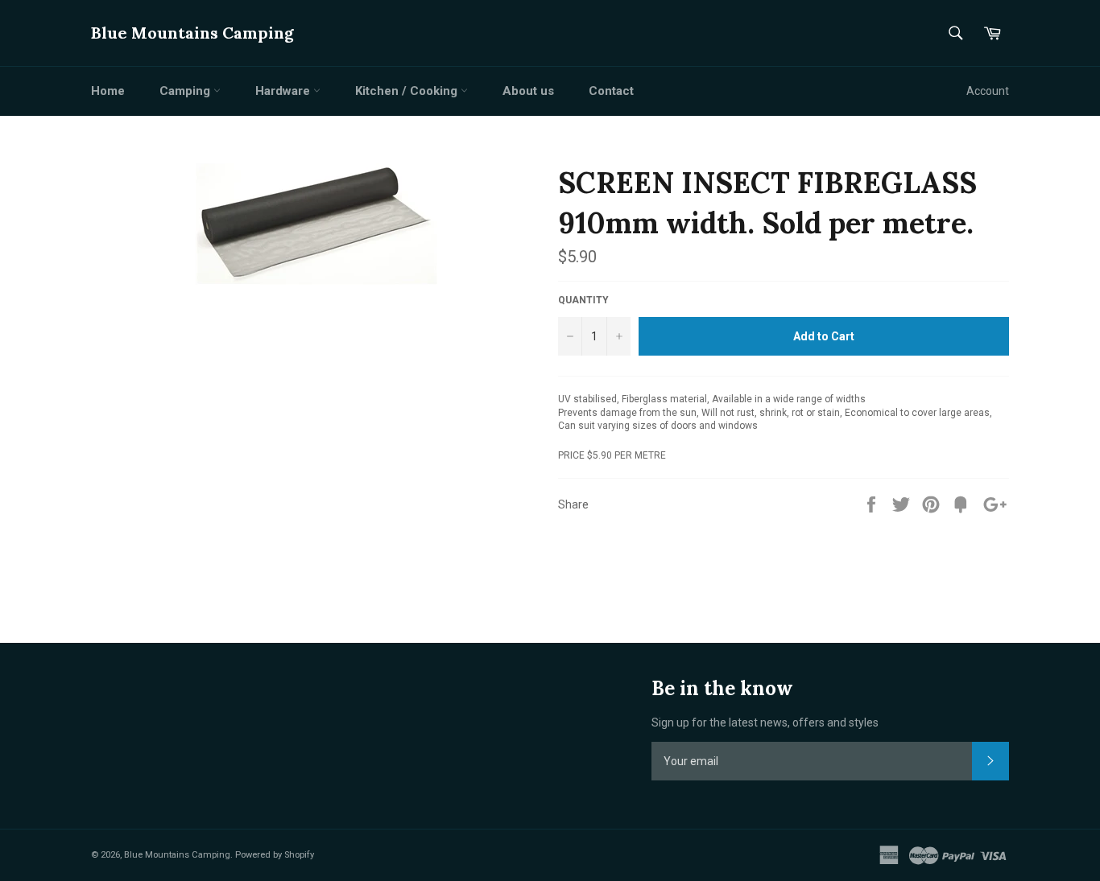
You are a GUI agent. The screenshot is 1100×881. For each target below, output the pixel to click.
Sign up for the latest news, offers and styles (765, 722)
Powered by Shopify (274, 855)
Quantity (583, 300)
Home (108, 91)
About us (528, 91)
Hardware (284, 91)
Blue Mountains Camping (192, 33)
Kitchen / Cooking (408, 91)
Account (987, 90)
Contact (611, 91)
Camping (186, 91)
